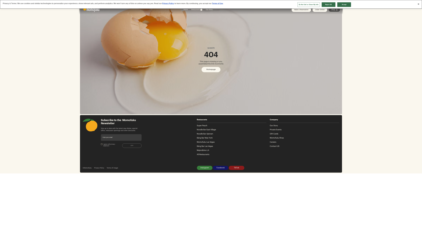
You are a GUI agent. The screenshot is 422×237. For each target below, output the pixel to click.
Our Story (209, 9)
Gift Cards (274, 134)
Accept (344, 4)
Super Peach (202, 126)
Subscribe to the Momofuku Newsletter (118, 122)
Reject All (328, 4)
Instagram (204, 168)
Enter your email (107, 137)
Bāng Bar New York (205, 138)
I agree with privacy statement (109, 145)
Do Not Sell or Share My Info (309, 4)
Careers (273, 142)
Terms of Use (217, 3)
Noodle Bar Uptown (205, 134)
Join (131, 145)
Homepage (211, 69)
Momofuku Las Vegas (206, 142)
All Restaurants (203, 154)
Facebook (220, 168)
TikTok (236, 168)
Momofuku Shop (277, 138)
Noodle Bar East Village (206, 130)
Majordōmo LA (203, 150)
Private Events (276, 130)
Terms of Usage (112, 168)
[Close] (418, 4)
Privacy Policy (99, 168)
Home (186, 9)
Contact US (274, 146)
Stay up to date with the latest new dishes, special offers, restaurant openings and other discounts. (119, 129)
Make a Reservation (301, 10)
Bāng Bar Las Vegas (205, 146)
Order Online (320, 10)
